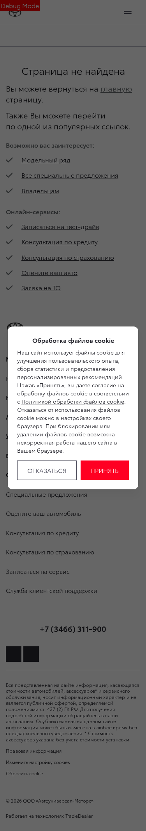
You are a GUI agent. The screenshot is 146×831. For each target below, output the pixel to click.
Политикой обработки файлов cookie (72, 401)
